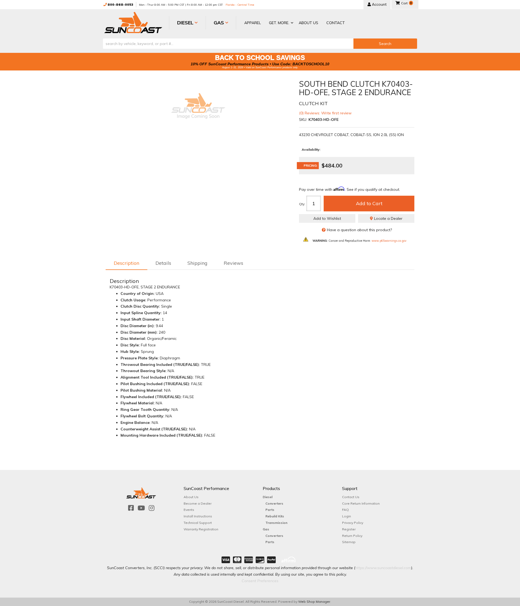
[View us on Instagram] (151, 508)
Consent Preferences (260, 580)
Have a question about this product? (359, 229)
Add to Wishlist (327, 218)
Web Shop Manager (314, 601)
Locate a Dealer (387, 218)
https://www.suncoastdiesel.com (383, 567)
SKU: (303, 119)
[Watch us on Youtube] (141, 508)
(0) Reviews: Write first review (325, 113)
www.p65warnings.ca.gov (389, 241)
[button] (280, 23)
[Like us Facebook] (131, 508)
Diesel (267, 497)
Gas (266, 529)
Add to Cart (369, 203)
